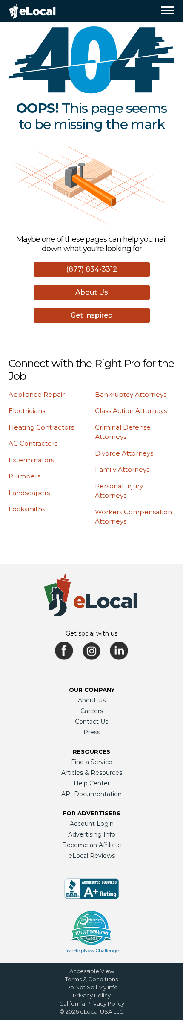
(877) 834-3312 (91, 269)
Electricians (27, 411)
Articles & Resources (91, 772)
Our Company (91, 689)
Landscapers (29, 493)
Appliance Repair (37, 394)
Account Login (92, 824)
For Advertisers (91, 813)
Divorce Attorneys (124, 453)
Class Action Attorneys (131, 411)
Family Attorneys (122, 469)
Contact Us (91, 721)
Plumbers (24, 476)
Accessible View (91, 971)
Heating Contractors (41, 427)
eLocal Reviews (92, 856)
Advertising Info (91, 834)
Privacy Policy (92, 995)
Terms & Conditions (91, 979)
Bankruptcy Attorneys (130, 394)
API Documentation (91, 794)
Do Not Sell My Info (92, 987)
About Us (91, 292)
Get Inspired (92, 315)
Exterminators (31, 460)
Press (91, 732)
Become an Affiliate (91, 845)
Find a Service (91, 762)
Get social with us (91, 633)
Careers (91, 711)
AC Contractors (33, 443)
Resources (91, 751)
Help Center (92, 783)
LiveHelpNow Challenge (91, 951)
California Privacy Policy (91, 1003)
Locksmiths (27, 509)
